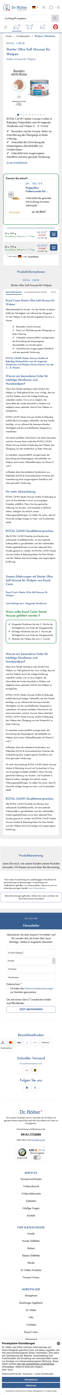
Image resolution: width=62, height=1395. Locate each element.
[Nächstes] (47, 87)
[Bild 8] (38, 115)
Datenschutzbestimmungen (38, 988)
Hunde (31, 1233)
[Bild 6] (32, 115)
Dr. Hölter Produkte (31, 1270)
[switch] (37, 1157)
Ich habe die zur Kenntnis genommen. (31, 990)
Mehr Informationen (37, 888)
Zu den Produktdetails (17, 162)
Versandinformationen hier (31, 1063)
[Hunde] (16, 28)
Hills (31, 1317)
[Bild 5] (29, 115)
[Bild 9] (41, 115)
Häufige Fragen (31, 1208)
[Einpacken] (53, 234)
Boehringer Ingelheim (31, 1303)
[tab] (15, 292)
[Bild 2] (21, 115)
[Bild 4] (27, 115)
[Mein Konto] (43, 7)
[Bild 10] (44, 115)
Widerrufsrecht (31, 1186)
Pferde (31, 1263)
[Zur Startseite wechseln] (10, 7)
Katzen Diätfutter (31, 1255)
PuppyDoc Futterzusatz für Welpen (36, 189)
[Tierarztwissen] (55, 28)
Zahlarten (31, 1201)
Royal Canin (15, 43)
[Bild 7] (35, 115)
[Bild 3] (24, 115)
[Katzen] (29, 28)
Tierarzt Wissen (31, 1277)
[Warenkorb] (51, 7)
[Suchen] (55, 18)
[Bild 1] (18, 115)
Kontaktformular (38, 1139)
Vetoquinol (31, 1339)
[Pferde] (42, 28)
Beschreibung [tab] (14, 292)
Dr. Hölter (34, 183)
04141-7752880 (31, 1134)
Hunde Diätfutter (31, 1241)
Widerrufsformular (31, 1193)
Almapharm (31, 1295)
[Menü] (58, 7)
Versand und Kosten (31, 1179)
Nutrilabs (31, 1324)
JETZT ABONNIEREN (31, 1009)
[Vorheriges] (15, 87)
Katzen (31, 1248)
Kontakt (31, 1215)
